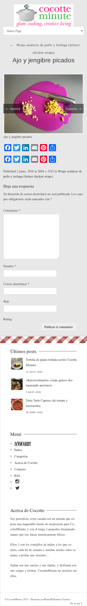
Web (6, 301)
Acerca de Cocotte (25, 463)
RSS (17, 475)
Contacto (20, 469)
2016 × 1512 (46, 171)
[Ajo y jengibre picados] (43, 103)
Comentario (12, 210)
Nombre (9, 266)
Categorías (21, 456)
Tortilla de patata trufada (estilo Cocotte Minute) (51, 362)
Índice (18, 450)
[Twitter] (17, 488)
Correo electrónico (16, 284)
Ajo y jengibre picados (43, 60)
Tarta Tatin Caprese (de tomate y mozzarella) (47, 403)
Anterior (13, 108)
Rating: (7, 319)
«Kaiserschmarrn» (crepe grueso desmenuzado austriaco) (49, 383)
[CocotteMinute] (43, 15)
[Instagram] (17, 482)
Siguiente (73, 108)
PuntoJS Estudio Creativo (57, 599)
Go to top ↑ (76, 603)
